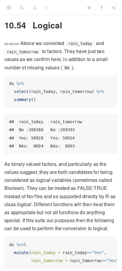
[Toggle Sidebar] (8, 7)
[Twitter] (89, 7)
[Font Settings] (34, 7)
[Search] (21, 7)
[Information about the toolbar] (46, 7)
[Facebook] (101, 7)
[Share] (113, 7)
